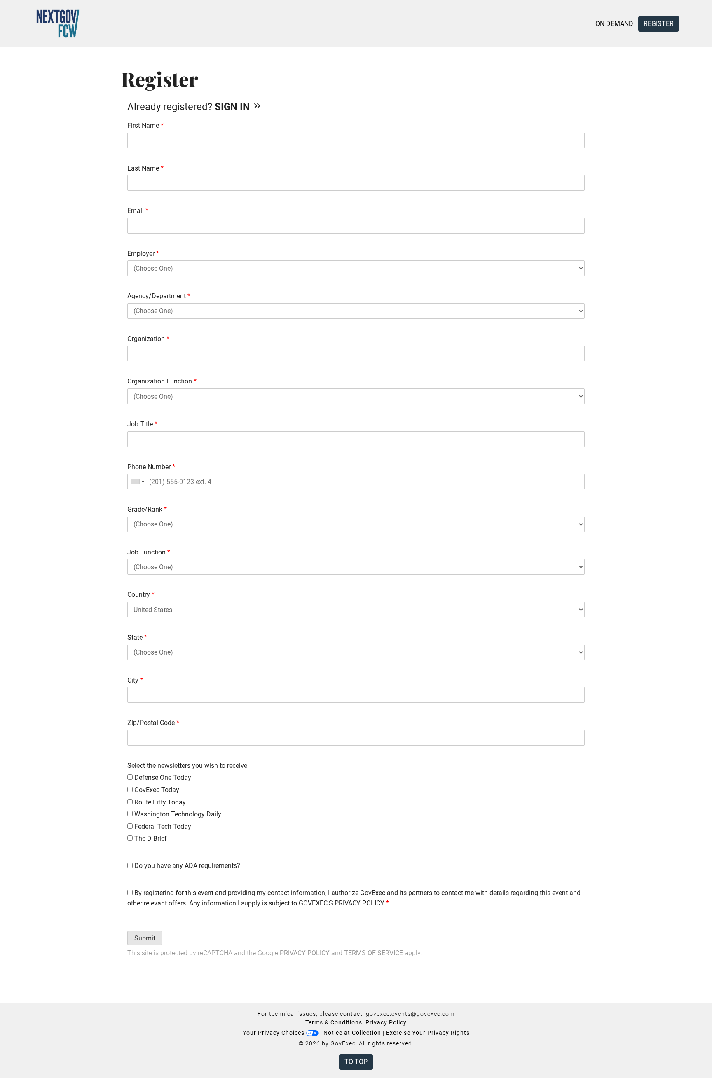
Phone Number (151, 467)
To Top (356, 1062)
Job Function (148, 552)
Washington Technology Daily (177, 814)
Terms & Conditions (333, 1022)
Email (137, 211)
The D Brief (150, 838)
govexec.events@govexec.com (410, 1013)
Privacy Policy (305, 953)
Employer (143, 253)
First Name (145, 125)
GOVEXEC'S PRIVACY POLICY (341, 903)
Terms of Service (373, 953)
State (137, 637)
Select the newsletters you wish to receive (187, 765)
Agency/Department (158, 296)
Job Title (142, 424)
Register (659, 24)
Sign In (233, 106)
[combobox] (137, 481)
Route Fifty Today (159, 802)
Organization (148, 339)
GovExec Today (156, 790)
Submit (144, 938)
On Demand (614, 24)
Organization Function (162, 381)
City (135, 680)
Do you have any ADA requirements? (186, 866)
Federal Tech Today (162, 826)
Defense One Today (162, 777)
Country (141, 595)
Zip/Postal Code (153, 723)
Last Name (145, 168)
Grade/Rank (147, 509)
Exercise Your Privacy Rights (428, 1032)
